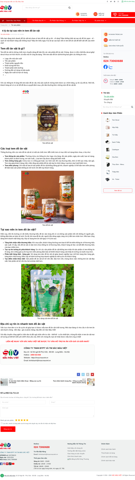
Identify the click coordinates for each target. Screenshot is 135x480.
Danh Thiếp (116, 142)
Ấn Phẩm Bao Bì (38, 20)
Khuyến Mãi (108, 99)
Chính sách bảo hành (108, 449)
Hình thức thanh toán (75, 456)
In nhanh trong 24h (116, 34)
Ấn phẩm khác (100, 20)
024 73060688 (113, 61)
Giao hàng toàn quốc (116, 46)
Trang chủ (4, 25)
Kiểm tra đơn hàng (129, 1)
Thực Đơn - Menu (118, 164)
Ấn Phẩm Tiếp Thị (78, 20)
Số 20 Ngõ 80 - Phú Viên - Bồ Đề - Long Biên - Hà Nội (26, 475)
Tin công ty (108, 102)
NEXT (84, 379)
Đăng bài (7, 429)
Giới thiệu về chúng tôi (75, 448)
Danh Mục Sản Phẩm (13, 20)
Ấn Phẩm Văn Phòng (57, 20)
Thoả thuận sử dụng (108, 453)
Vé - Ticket (115, 179)
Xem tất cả (118, 190)
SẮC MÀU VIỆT (117, 475)
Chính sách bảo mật (108, 460)
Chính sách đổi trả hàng (109, 457)
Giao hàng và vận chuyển (76, 453)
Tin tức (106, 93)
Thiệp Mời (115, 172)
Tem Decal (115, 120)
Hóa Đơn (115, 157)
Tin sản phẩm (15, 25)
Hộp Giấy (115, 127)
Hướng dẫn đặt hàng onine (77, 451)
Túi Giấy (115, 135)
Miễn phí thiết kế (114, 40)
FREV (11, 379)
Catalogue (115, 149)
